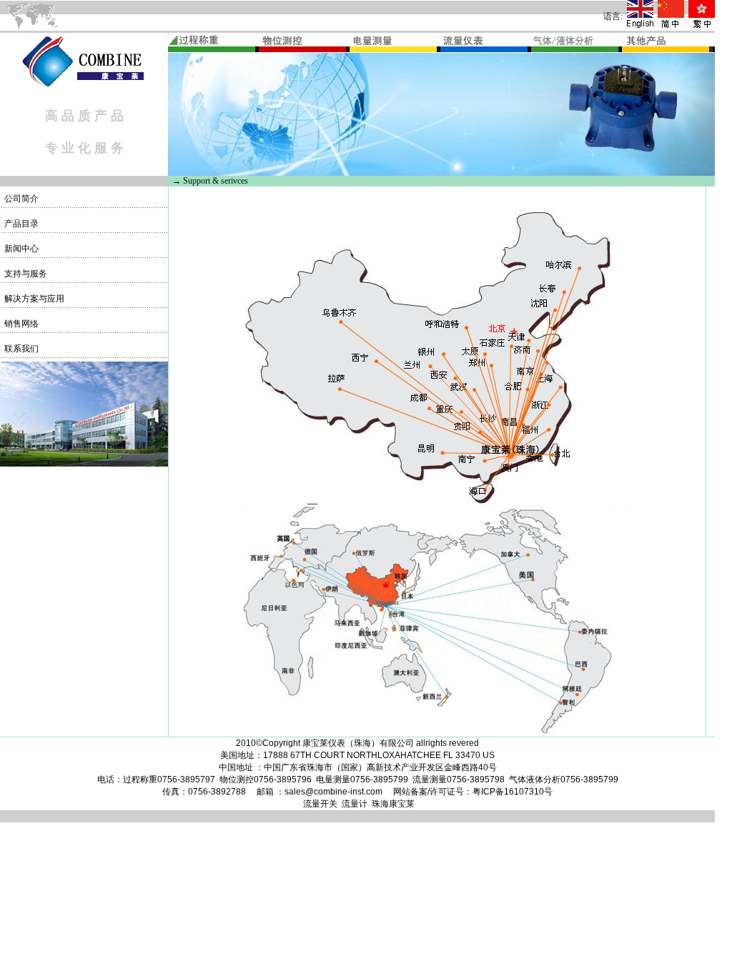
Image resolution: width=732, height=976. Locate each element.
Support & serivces (215, 181)
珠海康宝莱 (393, 804)
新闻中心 (20, 249)
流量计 (354, 804)
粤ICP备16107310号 (513, 792)
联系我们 (20, 349)
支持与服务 (24, 274)
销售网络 (20, 324)
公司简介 (20, 199)
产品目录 (20, 224)
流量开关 (320, 804)
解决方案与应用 (33, 299)
